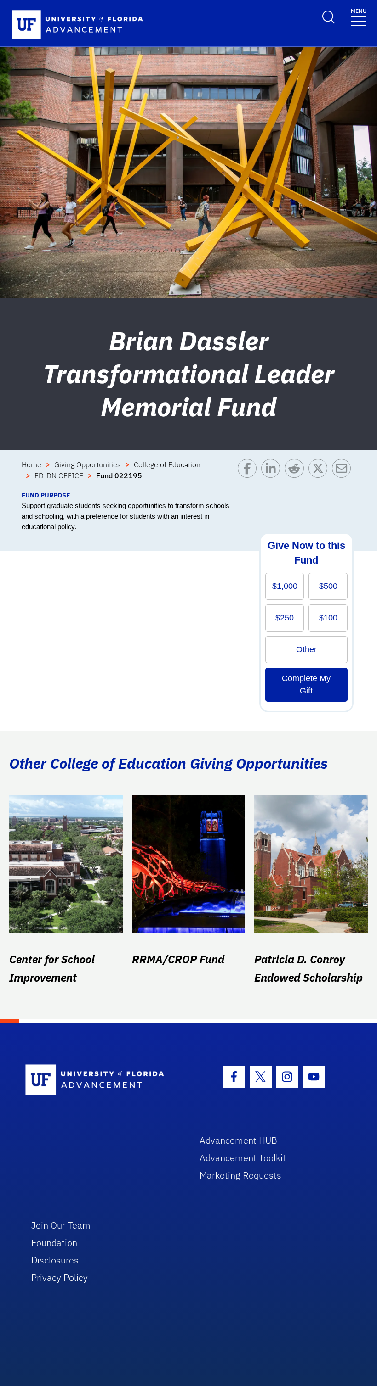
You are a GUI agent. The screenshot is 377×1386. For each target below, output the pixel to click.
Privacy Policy (59, 1277)
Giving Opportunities (87, 464)
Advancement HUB (238, 1140)
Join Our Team (61, 1225)
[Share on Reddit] (296, 474)
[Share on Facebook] (249, 474)
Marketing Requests (240, 1175)
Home (31, 464)
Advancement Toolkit (243, 1157)
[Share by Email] (343, 474)
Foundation (54, 1242)
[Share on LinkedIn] (273, 474)
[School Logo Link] (102, 1080)
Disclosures (55, 1260)
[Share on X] (320, 474)
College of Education (167, 464)
